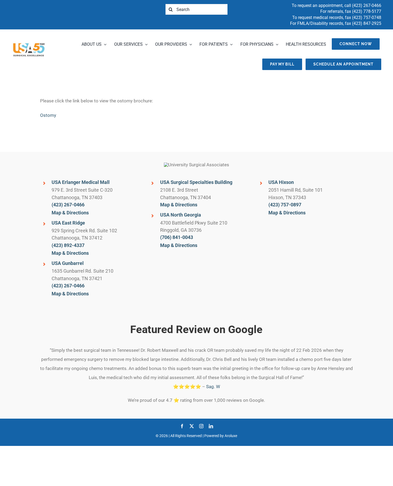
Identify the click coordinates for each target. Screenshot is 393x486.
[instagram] (201, 426)
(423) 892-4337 (68, 245)
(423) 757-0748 (366, 17)
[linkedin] (211, 426)
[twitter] (192, 426)
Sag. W (213, 386)
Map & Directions (70, 212)
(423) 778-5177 (366, 11)
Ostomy (48, 115)
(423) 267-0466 (366, 5)
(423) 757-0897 (284, 204)
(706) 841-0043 (176, 237)
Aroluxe (231, 436)
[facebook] (182, 426)
